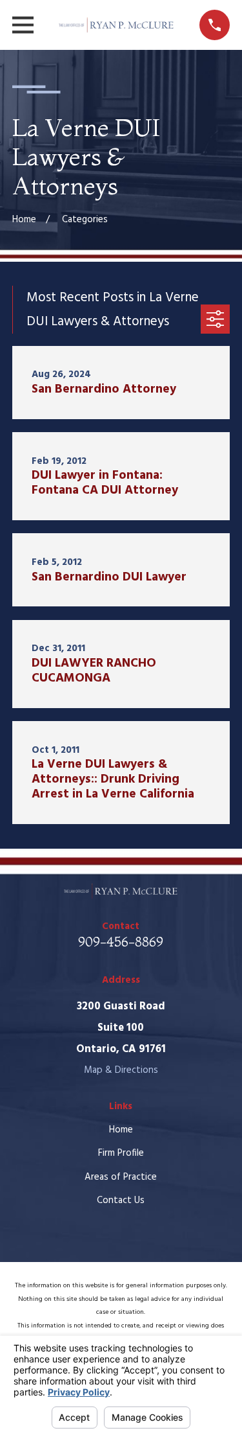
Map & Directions (121, 1070)
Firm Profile (121, 1153)
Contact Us (121, 1200)
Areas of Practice (121, 1177)
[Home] (116, 25)
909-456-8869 (120, 942)
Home (121, 1130)
